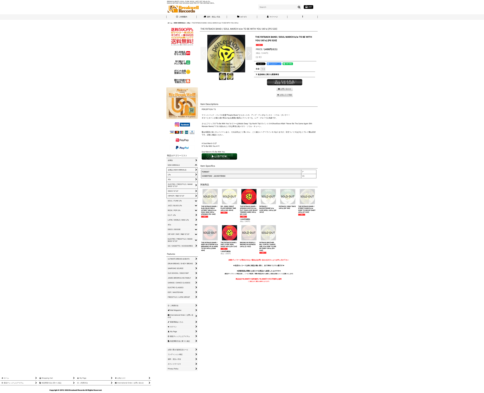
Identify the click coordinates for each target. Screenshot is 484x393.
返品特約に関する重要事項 (268, 74)
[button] (302, 17)
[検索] (299, 7)
